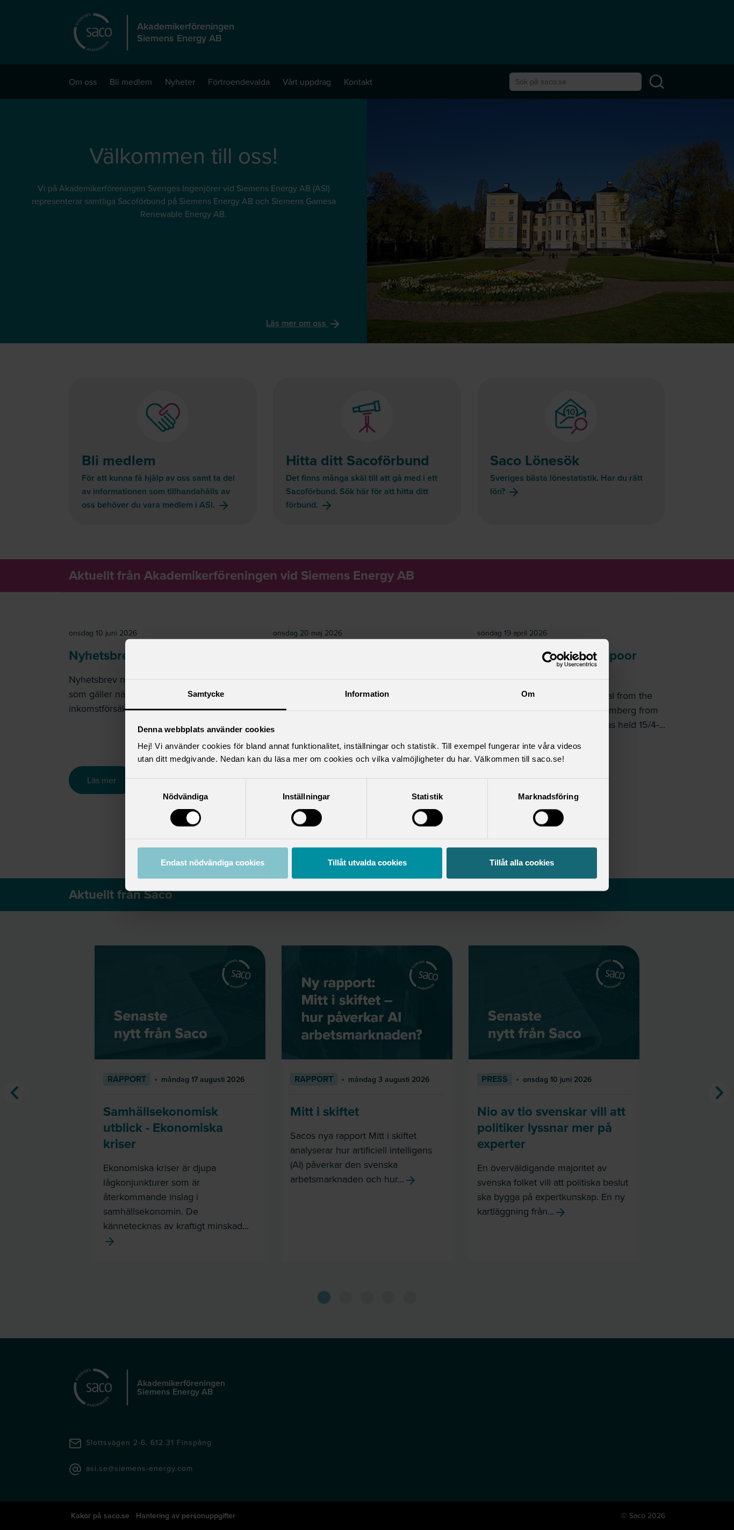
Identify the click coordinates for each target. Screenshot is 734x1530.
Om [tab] (528, 693)
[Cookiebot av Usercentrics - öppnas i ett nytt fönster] (550, 659)
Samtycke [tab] (206, 693)
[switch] (306, 818)
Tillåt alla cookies (522, 862)
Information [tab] (367, 693)
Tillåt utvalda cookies (367, 862)
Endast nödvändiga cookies (212, 862)
